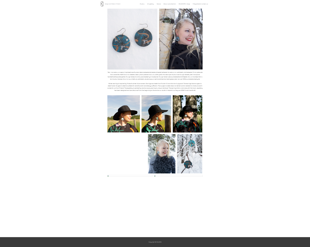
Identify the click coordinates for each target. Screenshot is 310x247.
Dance (159, 4)
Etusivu (142, 4)
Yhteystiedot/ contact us (200, 4)
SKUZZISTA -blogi (184, 4)
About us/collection (169, 4)
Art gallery (150, 4)
